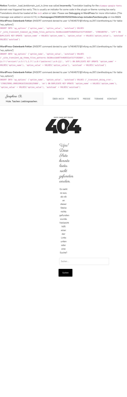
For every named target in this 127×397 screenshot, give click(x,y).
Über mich (58, 98)
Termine (98, 98)
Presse (86, 98)
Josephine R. (14, 96)
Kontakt (112, 98)
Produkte (73, 98)
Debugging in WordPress (82, 13)
